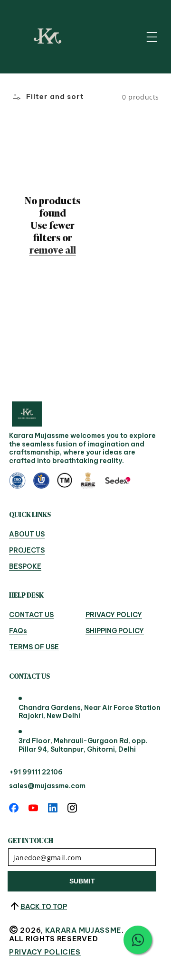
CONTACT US (31, 615)
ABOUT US (27, 534)
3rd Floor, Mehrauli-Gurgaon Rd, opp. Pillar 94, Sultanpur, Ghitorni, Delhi (83, 745)
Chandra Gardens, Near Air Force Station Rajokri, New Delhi (90, 712)
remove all (52, 249)
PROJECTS (27, 551)
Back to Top (43, 906)
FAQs (18, 631)
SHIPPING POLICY (115, 631)
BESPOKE (25, 567)
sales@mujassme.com (47, 786)
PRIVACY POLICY (114, 615)
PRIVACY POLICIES (45, 952)
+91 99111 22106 (36, 772)
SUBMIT (82, 881)
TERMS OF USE (34, 647)
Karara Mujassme (83, 930)
